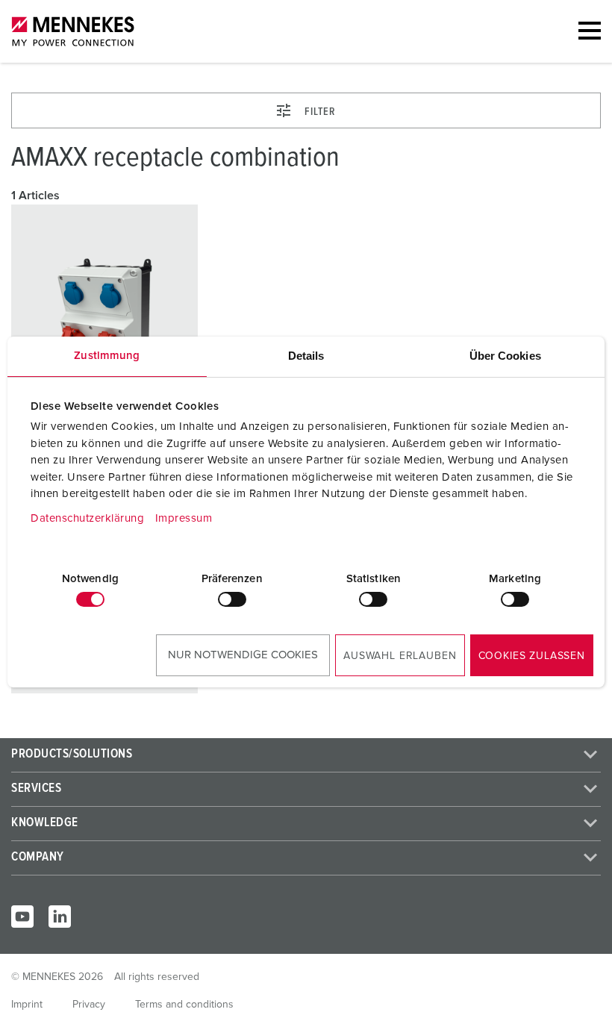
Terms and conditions (184, 1004)
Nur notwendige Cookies (243, 655)
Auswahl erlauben (399, 656)
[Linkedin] (60, 916)
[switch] (232, 599)
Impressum (184, 518)
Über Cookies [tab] (505, 355)
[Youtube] (22, 916)
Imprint (27, 1004)
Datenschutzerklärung (87, 518)
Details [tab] (306, 355)
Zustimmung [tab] (107, 355)
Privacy (88, 1004)
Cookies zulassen (531, 656)
